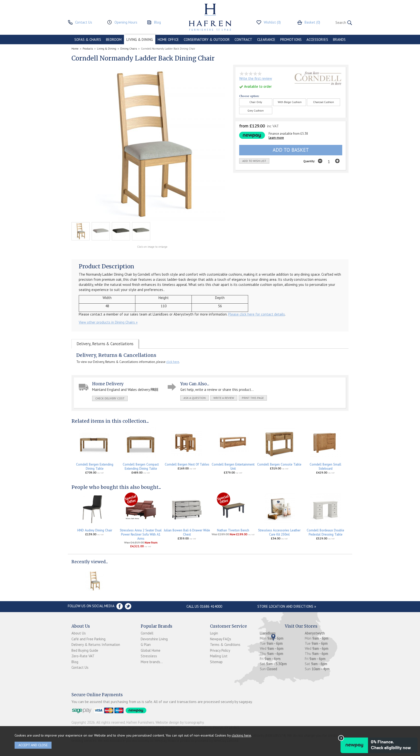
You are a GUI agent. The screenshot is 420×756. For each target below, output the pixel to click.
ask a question (195, 398)
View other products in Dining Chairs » (108, 322)
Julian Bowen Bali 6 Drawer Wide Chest (187, 532)
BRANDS (339, 39)
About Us (78, 633)
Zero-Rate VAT (83, 656)
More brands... (152, 661)
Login (214, 633)
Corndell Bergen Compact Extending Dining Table (141, 466)
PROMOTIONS (291, 39)
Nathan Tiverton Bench (233, 530)
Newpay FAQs (220, 639)
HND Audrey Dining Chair (94, 530)
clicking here (241, 735)
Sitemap (216, 661)
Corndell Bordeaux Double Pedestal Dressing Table (325, 532)
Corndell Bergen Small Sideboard (325, 466)
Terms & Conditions (225, 644)
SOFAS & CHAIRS (87, 39)
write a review (223, 398)
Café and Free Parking (88, 639)
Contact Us (79, 667)
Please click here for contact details (256, 314)
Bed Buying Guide (84, 650)
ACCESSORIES (317, 39)
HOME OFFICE (168, 39)
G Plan (146, 644)
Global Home (150, 650)
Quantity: (309, 161)
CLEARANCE (266, 39)
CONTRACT (243, 39)
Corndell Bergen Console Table (279, 464)
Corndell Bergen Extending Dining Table (94, 466)
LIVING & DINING (139, 39)
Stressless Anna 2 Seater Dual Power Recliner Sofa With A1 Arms (141, 534)
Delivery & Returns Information (95, 644)
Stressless (149, 656)
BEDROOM (114, 39)
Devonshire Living (154, 639)
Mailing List (219, 656)
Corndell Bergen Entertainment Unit (233, 466)
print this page (253, 398)
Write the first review (255, 78)
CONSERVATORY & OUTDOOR (207, 39)
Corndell (147, 633)
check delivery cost (109, 398)
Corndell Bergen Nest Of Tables (187, 464)
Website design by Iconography (180, 722)
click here (172, 362)
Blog (74, 661)
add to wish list (254, 161)
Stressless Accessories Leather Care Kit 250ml (279, 532)
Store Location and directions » (286, 606)
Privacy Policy (220, 650)
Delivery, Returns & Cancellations (105, 343)
